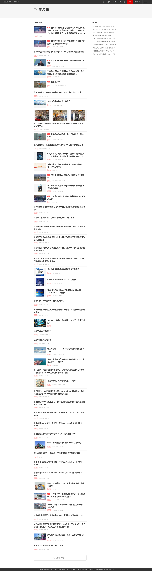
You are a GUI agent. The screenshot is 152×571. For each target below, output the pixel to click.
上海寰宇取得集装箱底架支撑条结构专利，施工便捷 (54, 218)
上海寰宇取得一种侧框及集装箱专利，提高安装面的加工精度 (57, 92)
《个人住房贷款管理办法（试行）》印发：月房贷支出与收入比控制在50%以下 (105, 38)
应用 (10, 2)
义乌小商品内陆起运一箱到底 (58, 101)
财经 (36, 148)
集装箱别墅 (55, 82)
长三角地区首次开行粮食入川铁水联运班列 (64, 443)
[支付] (120, 2)
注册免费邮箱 (137, 2)
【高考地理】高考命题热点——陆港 (61, 381)
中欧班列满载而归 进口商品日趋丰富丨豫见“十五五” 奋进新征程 (59, 52)
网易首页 (6, 2)
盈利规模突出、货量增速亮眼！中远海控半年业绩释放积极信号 (58, 145)
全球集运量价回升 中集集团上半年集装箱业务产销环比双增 (57, 453)
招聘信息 (75, 569)
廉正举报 (106, 569)
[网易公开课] (109, 2)
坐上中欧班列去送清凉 (42, 331)
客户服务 (80, 569)
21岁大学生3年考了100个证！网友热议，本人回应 (105, 32)
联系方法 (69, 569)
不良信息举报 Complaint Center (95, 569)
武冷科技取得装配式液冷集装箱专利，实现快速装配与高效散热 (58, 515)
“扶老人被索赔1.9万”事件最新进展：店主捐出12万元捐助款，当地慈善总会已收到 (105, 26)
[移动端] (103, 2)
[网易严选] (115, 2)
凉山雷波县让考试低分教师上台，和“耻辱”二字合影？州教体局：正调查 (105, 29)
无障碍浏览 (16, 2)
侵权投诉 (111, 569)
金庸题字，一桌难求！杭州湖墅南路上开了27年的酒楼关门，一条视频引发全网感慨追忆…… (105, 48)
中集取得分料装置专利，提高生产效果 (49, 301)
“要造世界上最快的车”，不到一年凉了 (103, 51)
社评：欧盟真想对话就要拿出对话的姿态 (104, 41)
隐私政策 (85, 569)
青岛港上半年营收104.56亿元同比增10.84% (50, 545)
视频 (36, 36)
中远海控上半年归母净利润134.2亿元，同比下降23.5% (55, 434)
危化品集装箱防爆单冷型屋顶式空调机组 (63, 269)
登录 (130, 2)
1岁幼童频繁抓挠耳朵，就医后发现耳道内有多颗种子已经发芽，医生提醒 (105, 45)
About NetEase (57, 569)
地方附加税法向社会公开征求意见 (102, 35)
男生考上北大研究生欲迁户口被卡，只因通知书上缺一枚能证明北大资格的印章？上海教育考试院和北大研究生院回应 (105, 54)
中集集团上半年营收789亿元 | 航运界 (61, 280)
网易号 (35, 55)
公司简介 (64, 569)
